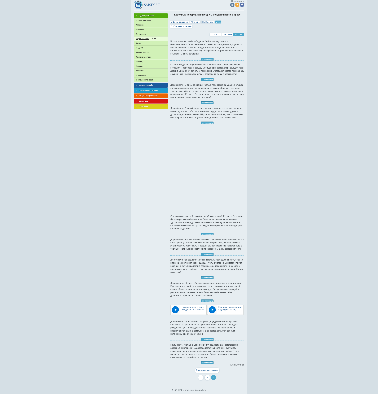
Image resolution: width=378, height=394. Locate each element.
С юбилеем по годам (144, 80)
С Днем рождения (179, 22)
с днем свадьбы (146, 85)
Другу (138, 43)
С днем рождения (143, 20)
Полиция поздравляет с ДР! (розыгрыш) (229, 308)
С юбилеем (141, 75)
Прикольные (227, 34)
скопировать (207, 59)
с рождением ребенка (148, 90)
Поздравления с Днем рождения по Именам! (192, 308)
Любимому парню (143, 52)
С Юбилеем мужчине (181, 26)
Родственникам (142, 39)
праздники (143, 106)
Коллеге (139, 66)
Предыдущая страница (207, 370)
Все (215, 34)
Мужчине (195, 22)
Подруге (139, 48)
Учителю (140, 71)
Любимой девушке (143, 57)
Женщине (140, 30)
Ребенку (139, 62)
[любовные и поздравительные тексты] (147, 4)
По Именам (207, 22)
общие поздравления (148, 96)
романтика (143, 101)
